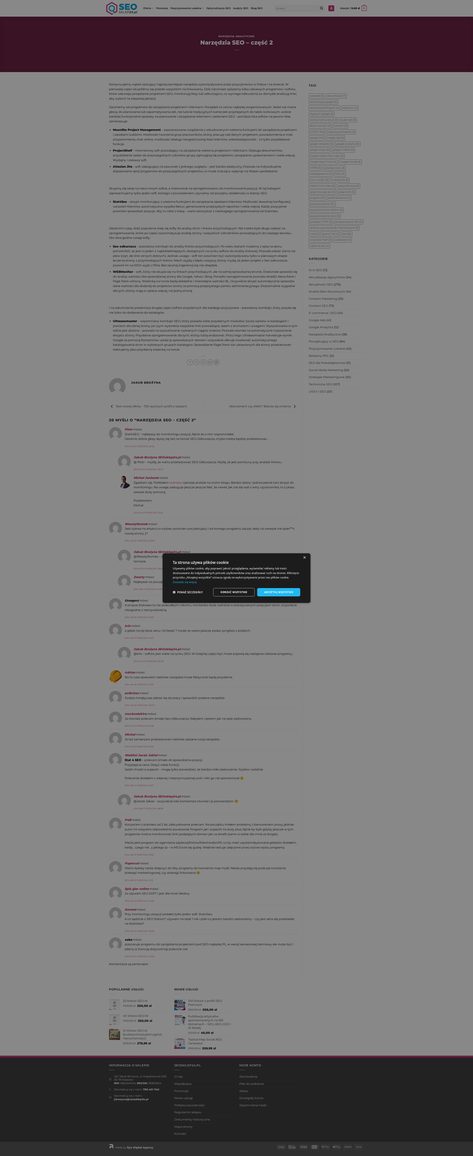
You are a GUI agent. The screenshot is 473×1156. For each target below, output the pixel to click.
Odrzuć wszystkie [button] (233, 592)
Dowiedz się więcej (185, 582)
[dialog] (236, 578)
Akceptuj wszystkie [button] (278, 592)
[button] (188, 592)
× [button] (304, 557)
